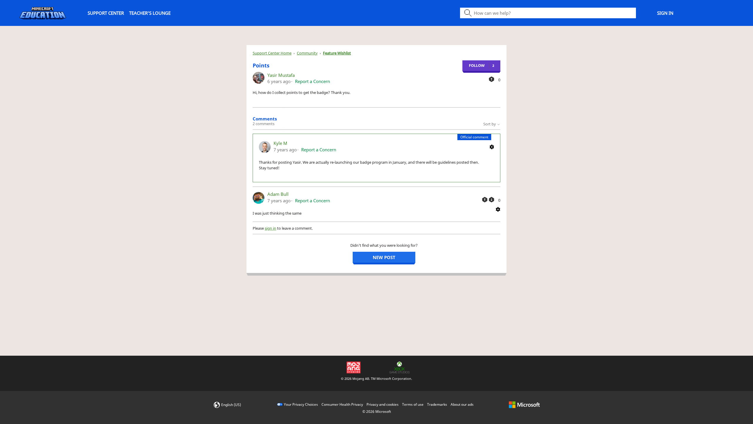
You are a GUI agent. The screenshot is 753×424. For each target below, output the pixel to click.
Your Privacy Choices (301, 404)
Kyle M (280, 143)
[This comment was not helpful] (491, 200)
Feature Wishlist (337, 53)
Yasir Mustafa (281, 75)
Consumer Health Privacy (342, 404)
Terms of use (413, 404)
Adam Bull (278, 194)
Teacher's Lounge (150, 13)
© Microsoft (376, 411)
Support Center (106, 13)
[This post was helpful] (491, 79)
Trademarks (437, 404)
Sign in (665, 13)
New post (384, 257)
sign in (270, 228)
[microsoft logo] (524, 404)
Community (307, 53)
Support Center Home (272, 53)
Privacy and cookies (382, 404)
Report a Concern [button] (312, 81)
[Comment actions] (491, 146)
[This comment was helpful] (485, 200)
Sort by (490, 124)
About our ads (462, 404)
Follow (477, 65)
